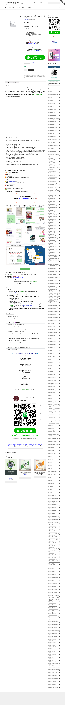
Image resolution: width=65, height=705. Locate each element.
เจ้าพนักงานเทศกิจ (51, 631)
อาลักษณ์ (50, 489)
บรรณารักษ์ (50, 365)
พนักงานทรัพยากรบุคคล (52, 392)
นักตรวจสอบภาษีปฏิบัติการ (52, 136)
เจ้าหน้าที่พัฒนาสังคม (52, 658)
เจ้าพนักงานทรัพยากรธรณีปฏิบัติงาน (54, 539)
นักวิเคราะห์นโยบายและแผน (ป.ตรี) (53, 293)
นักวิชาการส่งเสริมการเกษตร (52, 237)
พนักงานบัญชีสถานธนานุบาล (53, 412)
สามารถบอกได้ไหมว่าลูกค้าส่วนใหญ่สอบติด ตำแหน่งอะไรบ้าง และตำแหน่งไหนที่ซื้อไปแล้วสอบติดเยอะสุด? (24, 333)
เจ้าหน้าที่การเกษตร (51, 637)
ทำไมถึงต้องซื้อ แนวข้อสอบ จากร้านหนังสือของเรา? (16, 324)
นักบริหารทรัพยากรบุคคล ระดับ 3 (53, 145)
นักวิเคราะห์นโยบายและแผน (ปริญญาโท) (54, 296)
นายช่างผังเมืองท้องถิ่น (52, 335)
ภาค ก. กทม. (50, 465)
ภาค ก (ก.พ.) (50, 459)
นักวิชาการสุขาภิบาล (52, 252)
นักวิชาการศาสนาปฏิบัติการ (52, 228)
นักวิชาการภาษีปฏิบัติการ (52, 219)
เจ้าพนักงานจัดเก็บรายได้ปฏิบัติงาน (53, 527)
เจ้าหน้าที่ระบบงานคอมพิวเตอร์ (53, 661)
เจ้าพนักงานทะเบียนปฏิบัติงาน (53, 542)
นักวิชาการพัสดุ (51, 210)
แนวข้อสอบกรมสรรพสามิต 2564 (29, 76)
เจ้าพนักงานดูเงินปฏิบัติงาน (52, 530)
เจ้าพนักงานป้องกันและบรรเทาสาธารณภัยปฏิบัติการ (53, 564)
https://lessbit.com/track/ (33, 279)
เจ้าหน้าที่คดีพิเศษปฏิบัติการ (52, 642)
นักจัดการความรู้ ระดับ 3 (52, 112)
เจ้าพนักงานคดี (51, 508)
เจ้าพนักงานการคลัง (51, 493)
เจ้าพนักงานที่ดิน (51, 544)
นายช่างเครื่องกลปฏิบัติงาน (52, 347)
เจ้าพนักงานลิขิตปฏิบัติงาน (52, 586)
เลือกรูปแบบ (25, 478)
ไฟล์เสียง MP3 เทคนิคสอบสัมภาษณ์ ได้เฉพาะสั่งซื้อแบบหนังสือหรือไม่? (19, 347)
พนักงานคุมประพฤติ (51, 389)
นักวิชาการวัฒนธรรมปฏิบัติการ (53, 225)
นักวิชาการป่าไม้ (51, 199)
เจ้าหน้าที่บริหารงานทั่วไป (52, 649)
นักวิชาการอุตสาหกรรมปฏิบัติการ (53, 271)
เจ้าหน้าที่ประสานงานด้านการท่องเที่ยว (54, 655)
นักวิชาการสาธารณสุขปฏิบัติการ (53, 249)
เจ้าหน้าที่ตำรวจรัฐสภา (52, 645)
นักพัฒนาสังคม (51, 161)
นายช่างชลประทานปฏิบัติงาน (53, 332)
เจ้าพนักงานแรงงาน (51, 634)
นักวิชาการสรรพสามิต (52, 240)
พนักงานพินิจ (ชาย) (51, 428)
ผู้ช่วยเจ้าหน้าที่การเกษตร (52, 375)
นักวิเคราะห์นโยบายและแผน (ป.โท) (53, 294)
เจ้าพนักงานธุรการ (51, 547)
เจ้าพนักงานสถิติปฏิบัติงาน (52, 603)
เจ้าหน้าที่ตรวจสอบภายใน (52, 643)
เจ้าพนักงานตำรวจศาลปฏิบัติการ (53, 536)
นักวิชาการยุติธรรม (51, 220)
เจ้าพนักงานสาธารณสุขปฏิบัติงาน (53, 609)
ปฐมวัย (50, 368)
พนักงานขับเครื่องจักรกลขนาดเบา (53, 384)
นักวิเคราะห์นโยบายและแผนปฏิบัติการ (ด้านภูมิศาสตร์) (53, 300)
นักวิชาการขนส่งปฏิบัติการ (52, 165)
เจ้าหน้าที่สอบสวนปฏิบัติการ (52, 681)
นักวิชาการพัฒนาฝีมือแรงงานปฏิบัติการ (54, 208)
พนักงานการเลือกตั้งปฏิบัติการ (53, 380)
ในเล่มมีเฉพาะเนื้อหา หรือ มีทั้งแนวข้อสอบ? (14, 345)
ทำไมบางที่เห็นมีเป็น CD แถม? (12, 349)
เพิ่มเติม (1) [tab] (15, 82)
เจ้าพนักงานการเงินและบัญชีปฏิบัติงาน (54, 504)
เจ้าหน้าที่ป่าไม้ (51, 657)
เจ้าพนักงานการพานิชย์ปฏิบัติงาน (53, 498)
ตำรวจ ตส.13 (51, 100)
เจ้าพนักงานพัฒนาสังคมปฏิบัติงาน (53, 577)
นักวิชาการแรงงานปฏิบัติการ (52, 280)
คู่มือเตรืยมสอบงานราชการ (20, 444)
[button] (20, 16)
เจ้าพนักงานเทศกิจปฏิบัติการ (53, 633)
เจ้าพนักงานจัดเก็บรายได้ (52, 526)
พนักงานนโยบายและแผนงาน (53, 396)
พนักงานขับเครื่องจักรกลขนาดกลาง (53, 381)
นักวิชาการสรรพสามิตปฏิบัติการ (53, 241)
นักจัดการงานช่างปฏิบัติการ (52, 115)
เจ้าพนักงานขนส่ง (51, 505)
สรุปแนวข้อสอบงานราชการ (12, 444)
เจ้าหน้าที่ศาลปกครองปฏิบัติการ (53, 672)
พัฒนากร (50, 456)
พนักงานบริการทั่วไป (52, 399)
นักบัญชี (50, 146)
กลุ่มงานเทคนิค (51, 91)
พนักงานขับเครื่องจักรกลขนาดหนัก (53, 383)
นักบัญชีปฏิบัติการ (51, 148)
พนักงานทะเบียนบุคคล (52, 393)
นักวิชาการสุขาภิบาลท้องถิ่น (52, 253)
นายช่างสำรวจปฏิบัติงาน (52, 341)
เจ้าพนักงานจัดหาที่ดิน (52, 524)
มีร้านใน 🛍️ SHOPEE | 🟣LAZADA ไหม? (14, 322)
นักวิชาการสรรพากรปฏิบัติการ (53, 244)
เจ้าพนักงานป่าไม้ (51, 568)
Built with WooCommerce (9, 699)
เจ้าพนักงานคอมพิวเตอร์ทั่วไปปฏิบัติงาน (54, 516)
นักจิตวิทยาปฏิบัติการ (52, 133)
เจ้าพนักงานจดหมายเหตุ (52, 517)
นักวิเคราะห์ (50, 281)
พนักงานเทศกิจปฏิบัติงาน (52, 453)
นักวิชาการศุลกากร (51, 234)
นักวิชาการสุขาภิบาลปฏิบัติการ (53, 255)
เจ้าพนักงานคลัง (51, 511)
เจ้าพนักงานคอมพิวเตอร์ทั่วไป (53, 514)
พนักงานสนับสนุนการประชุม (52, 441)
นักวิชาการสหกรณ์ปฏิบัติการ (52, 246)
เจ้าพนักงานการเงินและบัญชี (52, 502)
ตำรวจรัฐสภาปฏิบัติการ (52, 106)
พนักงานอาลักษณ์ (51, 447)
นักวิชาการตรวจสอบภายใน (52, 184)
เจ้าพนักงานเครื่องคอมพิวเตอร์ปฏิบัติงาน (54, 630)
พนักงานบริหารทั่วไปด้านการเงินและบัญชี (54, 404)
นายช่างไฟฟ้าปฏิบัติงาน (52, 356)
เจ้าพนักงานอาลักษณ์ (52, 625)
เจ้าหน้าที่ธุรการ (51, 648)
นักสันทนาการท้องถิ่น (52, 323)
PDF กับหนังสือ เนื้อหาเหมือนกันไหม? (13, 316)
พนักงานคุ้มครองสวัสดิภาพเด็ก (53, 387)
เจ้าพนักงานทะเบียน (51, 541)
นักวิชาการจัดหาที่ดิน (52, 175)
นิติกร (50, 359)
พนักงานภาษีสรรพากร (52, 431)
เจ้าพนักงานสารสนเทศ (52, 610)
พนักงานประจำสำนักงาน (52, 418)
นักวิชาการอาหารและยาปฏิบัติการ (53, 268)
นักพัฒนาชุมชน (51, 158)
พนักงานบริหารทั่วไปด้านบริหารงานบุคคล (54, 408)
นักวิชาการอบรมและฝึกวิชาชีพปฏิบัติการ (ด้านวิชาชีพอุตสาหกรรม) (54, 265)
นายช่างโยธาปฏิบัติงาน (52, 353)
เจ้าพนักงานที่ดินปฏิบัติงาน (52, 545)
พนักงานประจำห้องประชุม (52, 420)
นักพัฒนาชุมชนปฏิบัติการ (52, 159)
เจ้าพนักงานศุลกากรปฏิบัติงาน (53, 592)
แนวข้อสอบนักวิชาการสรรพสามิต (37, 76)
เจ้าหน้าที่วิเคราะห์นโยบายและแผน (53, 663)
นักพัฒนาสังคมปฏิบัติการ (52, 162)
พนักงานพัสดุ (27, 74)
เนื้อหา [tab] (8, 82)
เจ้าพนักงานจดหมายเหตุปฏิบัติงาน (53, 519)
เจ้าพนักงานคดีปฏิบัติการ (52, 510)
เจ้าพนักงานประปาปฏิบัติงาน (53, 557)
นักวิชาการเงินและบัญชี (52, 275)
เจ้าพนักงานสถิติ (51, 601)
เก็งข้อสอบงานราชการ (27, 444)
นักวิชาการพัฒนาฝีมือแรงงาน (53, 207)
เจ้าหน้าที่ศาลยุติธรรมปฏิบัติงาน (53, 675)
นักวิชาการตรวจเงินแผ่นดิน (52, 187)
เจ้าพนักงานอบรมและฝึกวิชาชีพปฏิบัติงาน (54, 621)
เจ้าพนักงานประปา (51, 556)
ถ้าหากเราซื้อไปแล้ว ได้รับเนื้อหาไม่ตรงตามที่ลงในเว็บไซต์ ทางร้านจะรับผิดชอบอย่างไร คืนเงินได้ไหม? (23, 338)
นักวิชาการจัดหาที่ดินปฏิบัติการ (53, 177)
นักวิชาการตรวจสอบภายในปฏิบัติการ (54, 186)
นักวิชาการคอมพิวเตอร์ (52, 172)
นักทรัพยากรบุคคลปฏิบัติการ (53, 139)
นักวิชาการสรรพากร (51, 243)
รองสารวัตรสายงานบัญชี (52, 474)
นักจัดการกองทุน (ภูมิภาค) (52, 109)
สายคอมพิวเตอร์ (51, 486)
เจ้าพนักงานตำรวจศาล (52, 535)
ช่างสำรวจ (50, 97)
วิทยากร (50, 477)
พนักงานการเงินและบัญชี (52, 377)
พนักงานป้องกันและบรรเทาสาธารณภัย (54, 421)
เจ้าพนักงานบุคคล (51, 551)
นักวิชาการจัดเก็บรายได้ (52, 178)
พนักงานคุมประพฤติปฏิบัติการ (53, 390)
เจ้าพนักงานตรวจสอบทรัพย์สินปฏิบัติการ (54, 533)
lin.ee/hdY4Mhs (12, 181)
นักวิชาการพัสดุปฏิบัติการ (52, 211)
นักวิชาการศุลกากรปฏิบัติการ (53, 235)
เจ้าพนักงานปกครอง (51, 553)
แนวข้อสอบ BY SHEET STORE (12, 2)
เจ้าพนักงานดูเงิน (51, 529)
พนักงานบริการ (51, 398)
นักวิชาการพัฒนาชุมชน (52, 204)
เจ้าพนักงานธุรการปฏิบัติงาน (52, 550)
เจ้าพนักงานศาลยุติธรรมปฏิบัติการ (53, 589)
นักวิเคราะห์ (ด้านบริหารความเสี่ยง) (53, 283)
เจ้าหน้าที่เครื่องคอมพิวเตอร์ (52, 684)
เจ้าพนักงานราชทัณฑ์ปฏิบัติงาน (53, 583)
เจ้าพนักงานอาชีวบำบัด (52, 622)
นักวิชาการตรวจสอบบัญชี (52, 181)
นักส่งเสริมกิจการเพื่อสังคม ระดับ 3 (53, 311)
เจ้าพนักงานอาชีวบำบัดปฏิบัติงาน (53, 624)
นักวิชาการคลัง (51, 169)
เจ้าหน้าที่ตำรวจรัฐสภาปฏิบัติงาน (53, 646)
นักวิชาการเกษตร (51, 272)
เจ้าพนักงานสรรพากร (52, 604)
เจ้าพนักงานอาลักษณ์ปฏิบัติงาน (53, 627)
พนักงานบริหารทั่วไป (52, 402)
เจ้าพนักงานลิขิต (51, 584)
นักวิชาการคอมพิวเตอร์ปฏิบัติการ (53, 174)
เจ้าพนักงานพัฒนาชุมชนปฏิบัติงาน (53, 574)
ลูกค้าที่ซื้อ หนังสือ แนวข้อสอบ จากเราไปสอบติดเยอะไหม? (17, 331)
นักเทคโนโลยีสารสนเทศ (52, 326)
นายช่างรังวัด (50, 338)
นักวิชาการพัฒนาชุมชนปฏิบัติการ (53, 205)
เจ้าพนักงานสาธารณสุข (52, 607)
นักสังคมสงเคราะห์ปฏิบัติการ (52, 320)
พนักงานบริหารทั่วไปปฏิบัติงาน (53, 411)
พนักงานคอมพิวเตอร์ (52, 386)
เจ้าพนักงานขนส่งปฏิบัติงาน (52, 507)
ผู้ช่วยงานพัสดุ (51, 371)
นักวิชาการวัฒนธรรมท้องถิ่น (52, 223)
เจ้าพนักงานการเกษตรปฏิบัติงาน (53, 501)
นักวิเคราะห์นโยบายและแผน (52, 291)
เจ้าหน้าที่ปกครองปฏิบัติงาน (52, 654)
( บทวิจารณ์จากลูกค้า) (32, 19)
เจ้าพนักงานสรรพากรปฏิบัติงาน (53, 606)
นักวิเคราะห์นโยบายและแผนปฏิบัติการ (54, 297)
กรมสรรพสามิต (28, 75)
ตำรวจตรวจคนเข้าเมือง (52, 103)
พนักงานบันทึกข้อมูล (51, 414)
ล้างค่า (33, 62)
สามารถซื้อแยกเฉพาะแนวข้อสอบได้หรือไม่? (15, 342)
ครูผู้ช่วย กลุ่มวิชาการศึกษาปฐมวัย (53, 94)
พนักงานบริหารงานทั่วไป (52, 401)
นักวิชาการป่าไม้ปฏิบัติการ (52, 201)
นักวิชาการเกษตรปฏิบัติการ (52, 274)
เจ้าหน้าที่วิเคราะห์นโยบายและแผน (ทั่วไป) (54, 669)
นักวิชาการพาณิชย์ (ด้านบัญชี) (53, 214)
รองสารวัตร (50, 468)
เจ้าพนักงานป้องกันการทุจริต (52, 559)
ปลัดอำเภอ (50, 369)
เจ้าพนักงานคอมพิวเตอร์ (52, 513)
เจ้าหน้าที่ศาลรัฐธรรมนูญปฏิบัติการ (53, 678)
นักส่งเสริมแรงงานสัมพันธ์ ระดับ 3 (53, 317)
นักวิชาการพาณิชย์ (51, 213)
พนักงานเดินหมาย (51, 450)
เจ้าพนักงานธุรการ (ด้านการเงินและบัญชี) (54, 548)
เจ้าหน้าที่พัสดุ (51, 660)
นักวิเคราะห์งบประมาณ (52, 286)
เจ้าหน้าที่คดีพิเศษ (51, 640)
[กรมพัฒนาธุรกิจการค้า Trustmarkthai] (54, 41)
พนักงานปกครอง (51, 415)
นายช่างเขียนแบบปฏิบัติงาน (52, 344)
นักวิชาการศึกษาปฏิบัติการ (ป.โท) (53, 232)
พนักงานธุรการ (51, 395)
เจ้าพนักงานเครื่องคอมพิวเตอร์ (53, 628)
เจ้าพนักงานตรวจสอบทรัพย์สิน (53, 532)
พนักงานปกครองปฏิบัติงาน (52, 417)
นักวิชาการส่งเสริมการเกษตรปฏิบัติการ (54, 238)
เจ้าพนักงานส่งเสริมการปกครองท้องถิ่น (54, 597)
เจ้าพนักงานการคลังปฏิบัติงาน (53, 495)
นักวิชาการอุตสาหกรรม (52, 269)
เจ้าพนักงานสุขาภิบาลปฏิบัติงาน (53, 613)
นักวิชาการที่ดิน (51, 196)
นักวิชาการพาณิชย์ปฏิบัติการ (53, 216)
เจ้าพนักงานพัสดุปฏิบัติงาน (52, 580)
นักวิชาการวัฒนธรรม (51, 222)
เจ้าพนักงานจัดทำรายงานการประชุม (53, 520)
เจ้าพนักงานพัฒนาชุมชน (52, 571)
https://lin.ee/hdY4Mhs (35, 50)
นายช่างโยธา (50, 350)
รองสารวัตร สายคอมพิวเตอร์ (52, 471)
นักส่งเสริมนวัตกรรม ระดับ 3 (52, 314)
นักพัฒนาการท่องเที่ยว (52, 156)
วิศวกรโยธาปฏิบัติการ (52, 483)
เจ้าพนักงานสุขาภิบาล (52, 612)
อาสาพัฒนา (50, 492)
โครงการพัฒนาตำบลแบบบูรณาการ (53, 687)
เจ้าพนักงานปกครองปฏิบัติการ (53, 554)
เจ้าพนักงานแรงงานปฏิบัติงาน (53, 636)
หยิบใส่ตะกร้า (31, 70)
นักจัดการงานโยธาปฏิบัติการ (52, 130)
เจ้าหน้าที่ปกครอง (51, 652)
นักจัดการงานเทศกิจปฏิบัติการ (53, 127)
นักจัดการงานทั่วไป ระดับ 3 (52, 121)
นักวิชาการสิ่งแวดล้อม (52, 250)
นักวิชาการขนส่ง (51, 164)
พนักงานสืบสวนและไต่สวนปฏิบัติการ (54, 444)
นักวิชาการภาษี (51, 217)
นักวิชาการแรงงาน (51, 278)
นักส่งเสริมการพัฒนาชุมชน (52, 308)
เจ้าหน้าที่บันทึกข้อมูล (52, 651)
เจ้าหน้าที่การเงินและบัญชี (52, 639)
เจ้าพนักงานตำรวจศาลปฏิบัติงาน (53, 538)
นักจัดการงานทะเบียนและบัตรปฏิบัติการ (54, 118)
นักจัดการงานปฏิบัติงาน (52, 124)
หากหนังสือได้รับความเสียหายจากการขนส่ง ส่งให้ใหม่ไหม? (17, 340)
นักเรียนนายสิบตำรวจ (52, 329)
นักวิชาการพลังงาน (51, 202)
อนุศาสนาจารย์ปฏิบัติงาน (52, 487)
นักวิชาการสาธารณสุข (52, 247)
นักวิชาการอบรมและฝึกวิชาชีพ (53, 256)
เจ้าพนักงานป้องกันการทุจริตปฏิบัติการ (54, 560)
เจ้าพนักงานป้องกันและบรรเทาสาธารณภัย (54, 562)
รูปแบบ (25, 61)
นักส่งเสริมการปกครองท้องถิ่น (53, 305)
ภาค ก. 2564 (50, 462)
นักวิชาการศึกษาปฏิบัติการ (52, 231)
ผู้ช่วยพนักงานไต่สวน (52, 374)
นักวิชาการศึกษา (51, 229)
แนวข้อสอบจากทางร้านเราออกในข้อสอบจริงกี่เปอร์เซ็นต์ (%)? (17, 329)
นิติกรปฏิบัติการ (51, 362)
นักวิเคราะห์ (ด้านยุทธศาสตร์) (53, 284)
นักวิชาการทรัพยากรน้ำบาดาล (53, 195)
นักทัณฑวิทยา (51, 140)
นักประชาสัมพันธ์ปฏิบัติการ (52, 151)
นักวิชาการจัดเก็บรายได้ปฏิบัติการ (53, 180)
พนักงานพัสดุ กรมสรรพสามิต (36, 75)
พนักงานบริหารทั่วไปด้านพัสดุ (53, 409)
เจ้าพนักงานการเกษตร (52, 499)
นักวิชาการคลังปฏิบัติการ (52, 171)
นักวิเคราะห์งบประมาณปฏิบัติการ (53, 287)
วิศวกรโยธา (50, 480)
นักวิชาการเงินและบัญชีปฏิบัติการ (53, 277)
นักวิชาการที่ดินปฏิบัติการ (52, 198)
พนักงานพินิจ (51, 427)
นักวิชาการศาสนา (51, 226)
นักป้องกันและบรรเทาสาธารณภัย (53, 152)
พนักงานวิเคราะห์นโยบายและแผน (53, 438)
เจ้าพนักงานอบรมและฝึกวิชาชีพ (53, 615)
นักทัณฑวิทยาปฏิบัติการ (52, 142)
